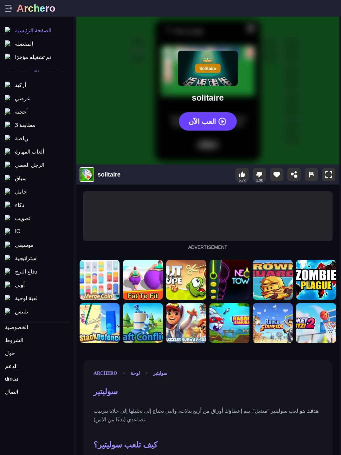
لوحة (135, 373)
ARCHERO (105, 373)
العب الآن (202, 121)
